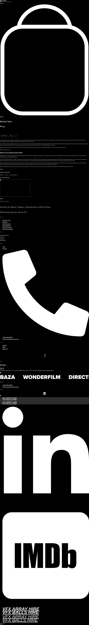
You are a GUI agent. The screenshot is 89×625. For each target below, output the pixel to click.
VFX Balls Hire (9, 399)
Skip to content (3, 0)
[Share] (2, 623)
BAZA (7, 377)
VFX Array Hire (9, 398)
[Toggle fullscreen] (1, 623)
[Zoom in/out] (0, 623)
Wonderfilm (42, 377)
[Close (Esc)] (4, 623)
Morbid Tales (7, 149)
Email (3, 365)
